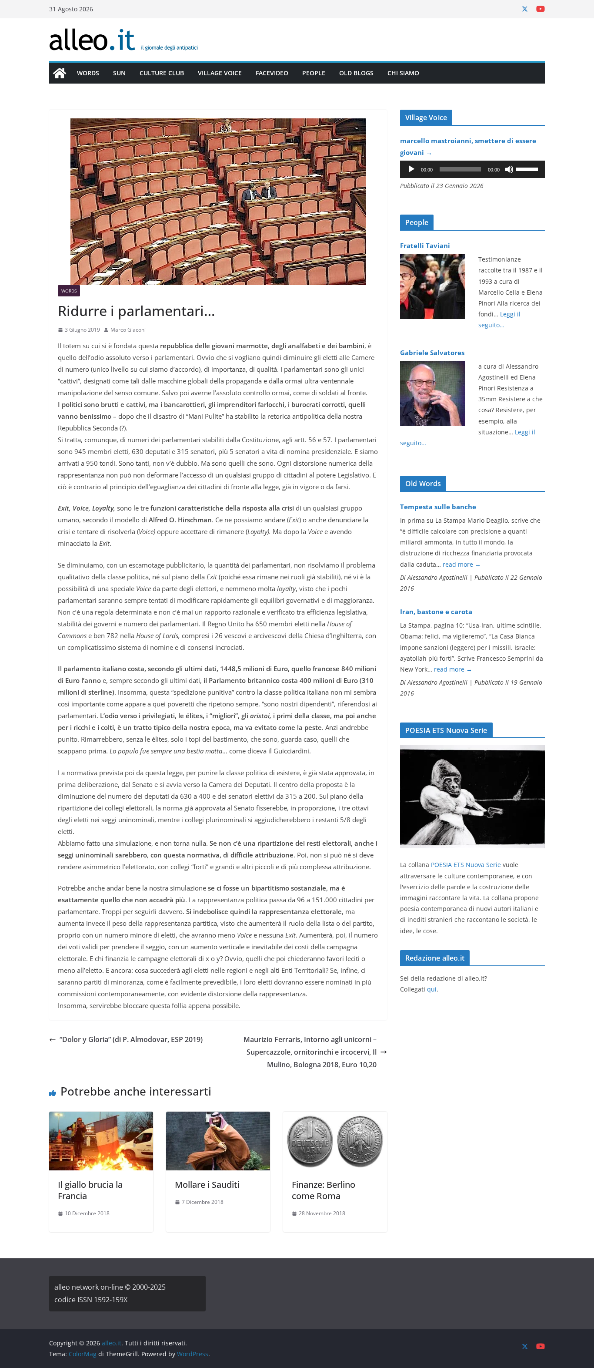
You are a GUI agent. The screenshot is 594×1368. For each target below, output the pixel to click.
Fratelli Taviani (425, 245)
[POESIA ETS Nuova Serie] (472, 750)
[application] (472, 169)
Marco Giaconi (128, 329)
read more (462, 564)
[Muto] (509, 169)
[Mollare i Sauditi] (218, 1118)
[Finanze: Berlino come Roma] (335, 1118)
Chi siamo (403, 73)
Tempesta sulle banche (438, 506)
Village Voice (220, 73)
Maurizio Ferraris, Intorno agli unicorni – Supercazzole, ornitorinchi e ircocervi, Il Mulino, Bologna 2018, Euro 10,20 (310, 1052)
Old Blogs (356, 73)
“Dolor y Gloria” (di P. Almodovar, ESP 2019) (131, 1039)
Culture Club (162, 73)
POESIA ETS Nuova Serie (466, 864)
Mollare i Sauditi (207, 1184)
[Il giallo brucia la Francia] (101, 1118)
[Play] (411, 169)
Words (88, 73)
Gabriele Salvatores (432, 352)
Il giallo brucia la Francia (90, 1190)
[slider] (528, 168)
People (313, 73)
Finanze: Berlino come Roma (323, 1190)
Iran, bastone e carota (436, 611)
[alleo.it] (59, 73)
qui (432, 989)
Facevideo (272, 73)
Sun (119, 73)
